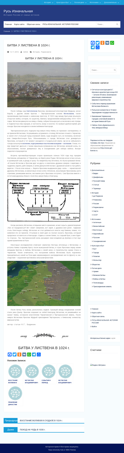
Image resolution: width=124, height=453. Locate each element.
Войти (94, 326)
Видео (95, 173)
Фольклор (97, 260)
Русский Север (99, 181)
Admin (25, 52)
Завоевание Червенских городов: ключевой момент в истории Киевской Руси (103, 118)
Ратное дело (79, 2)
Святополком (31, 111)
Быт (95, 249)
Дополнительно (110, 2)
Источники (94, 2)
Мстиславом (69, 114)
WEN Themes (71, 450)
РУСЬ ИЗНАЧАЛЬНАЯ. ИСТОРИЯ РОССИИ (60, 24)
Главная (8, 24)
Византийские (99, 226)
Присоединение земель (102, 286)
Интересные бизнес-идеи (100, 338)
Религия (96, 256)
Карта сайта (19, 24)
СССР (95, 215)
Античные (97, 222)
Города (96, 253)
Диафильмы (98, 177)
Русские (96, 237)
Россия (96, 204)
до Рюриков (98, 196)
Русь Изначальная (18, 11)
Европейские (98, 234)
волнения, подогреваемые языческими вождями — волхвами (46, 143)
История (47, 2)
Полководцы (98, 283)
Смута (95, 211)
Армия (95, 271)
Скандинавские (99, 241)
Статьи (96, 185)
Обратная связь (33, 24)
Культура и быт (62, 2)
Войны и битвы (99, 279)
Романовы (97, 200)
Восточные (97, 230)
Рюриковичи (46, 52)
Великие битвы (99, 275)
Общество (96, 264)
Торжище (97, 188)
